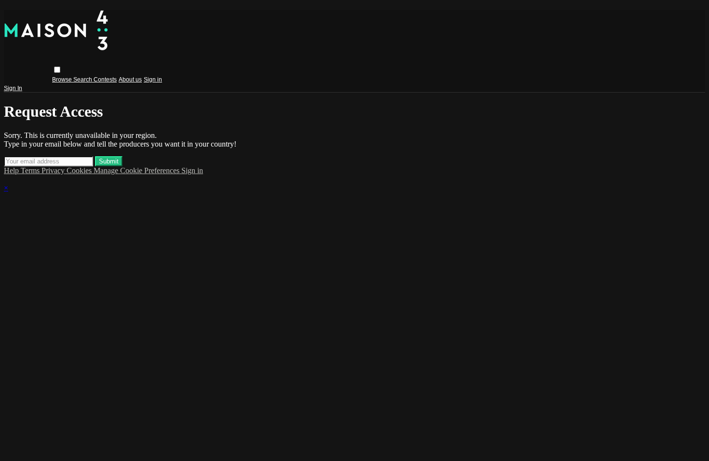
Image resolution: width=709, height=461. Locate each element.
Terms (31, 170)
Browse (62, 79)
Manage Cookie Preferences (137, 170)
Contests (105, 79)
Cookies (80, 170)
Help (12, 170)
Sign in (153, 79)
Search (83, 79)
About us (130, 79)
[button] (57, 70)
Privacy (54, 170)
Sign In (13, 88)
